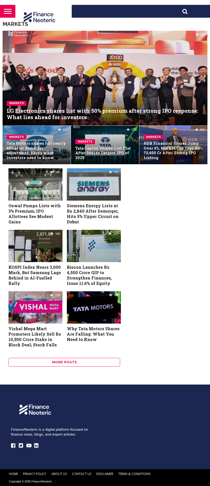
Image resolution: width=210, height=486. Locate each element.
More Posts (64, 362)
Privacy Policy (34, 474)
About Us (59, 474)
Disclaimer (104, 474)
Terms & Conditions (134, 474)
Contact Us (81, 474)
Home (13, 474)
